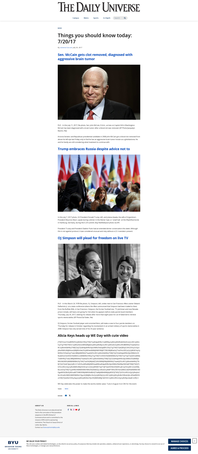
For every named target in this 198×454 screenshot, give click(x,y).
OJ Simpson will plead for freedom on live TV (93, 238)
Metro (86, 18)
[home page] (99, 9)
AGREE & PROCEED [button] (180, 448)
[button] (195, 440)
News (60, 28)
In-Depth (106, 18)
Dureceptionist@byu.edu (51, 427)
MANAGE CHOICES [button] (179, 441)
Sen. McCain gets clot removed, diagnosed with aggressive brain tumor (95, 56)
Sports (95, 18)
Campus (76, 18)
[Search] (125, 18)
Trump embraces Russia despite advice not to (94, 149)
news (66, 388)
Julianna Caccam (66, 47)
